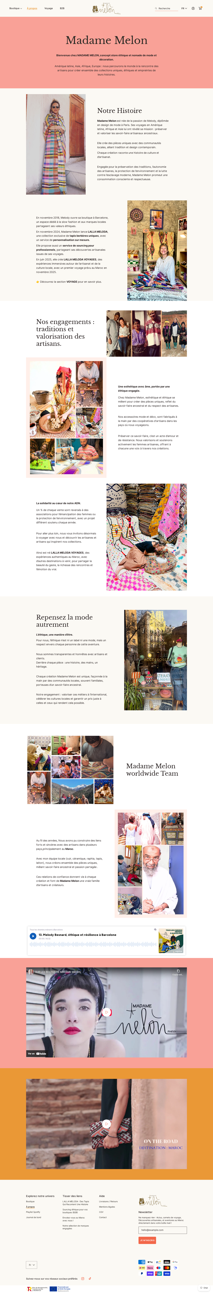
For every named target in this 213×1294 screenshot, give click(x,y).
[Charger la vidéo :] (106, 1012)
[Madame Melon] (106, 8)
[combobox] (166, 8)
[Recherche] (157, 8)
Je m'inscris (147, 1240)
